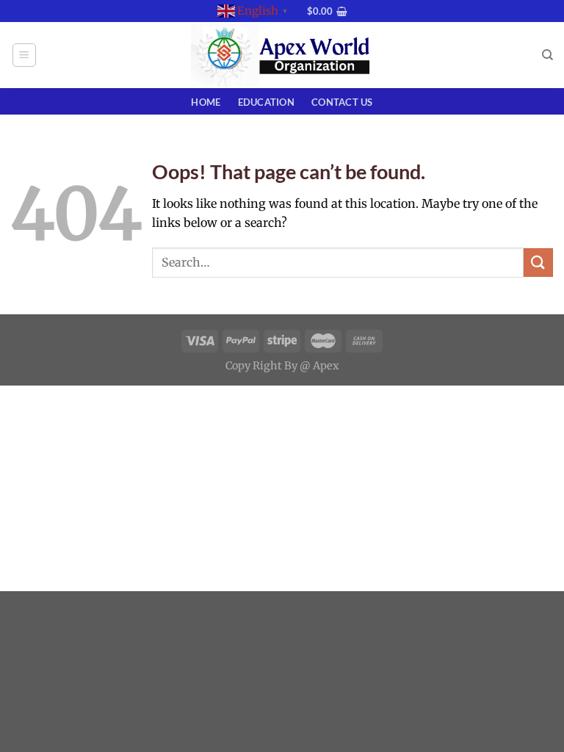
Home (205, 102)
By (290, 365)
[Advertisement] (282, 488)
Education (266, 102)
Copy (237, 365)
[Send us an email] (303, 18)
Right (267, 365)
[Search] (547, 55)
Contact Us (342, 102)
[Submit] (538, 262)
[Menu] (24, 55)
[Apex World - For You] (282, 55)
